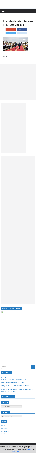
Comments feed (5, 431)
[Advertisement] (18, 82)
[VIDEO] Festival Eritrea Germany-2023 (11, 377)
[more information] (29, 33)
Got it (18, 451)
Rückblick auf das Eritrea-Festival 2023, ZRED (13, 379)
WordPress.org (5, 434)
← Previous (5, 56)
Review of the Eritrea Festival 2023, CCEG (12, 382)
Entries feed (4, 428)
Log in (3, 425)
